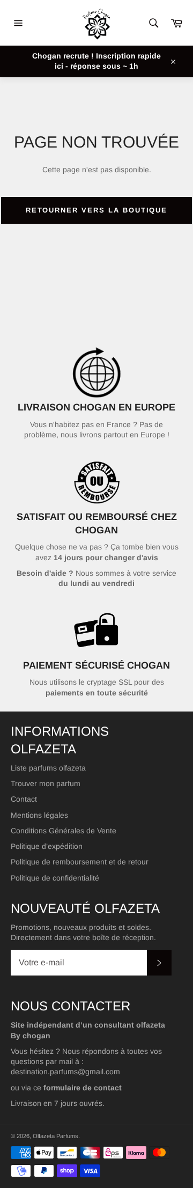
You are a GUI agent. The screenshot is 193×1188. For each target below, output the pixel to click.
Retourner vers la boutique (97, 210)
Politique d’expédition (47, 846)
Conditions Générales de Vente (63, 830)
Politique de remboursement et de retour (80, 861)
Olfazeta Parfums (55, 1136)
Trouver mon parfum (45, 783)
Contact (24, 799)
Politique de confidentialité (55, 878)
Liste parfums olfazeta (48, 768)
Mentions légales (39, 815)
